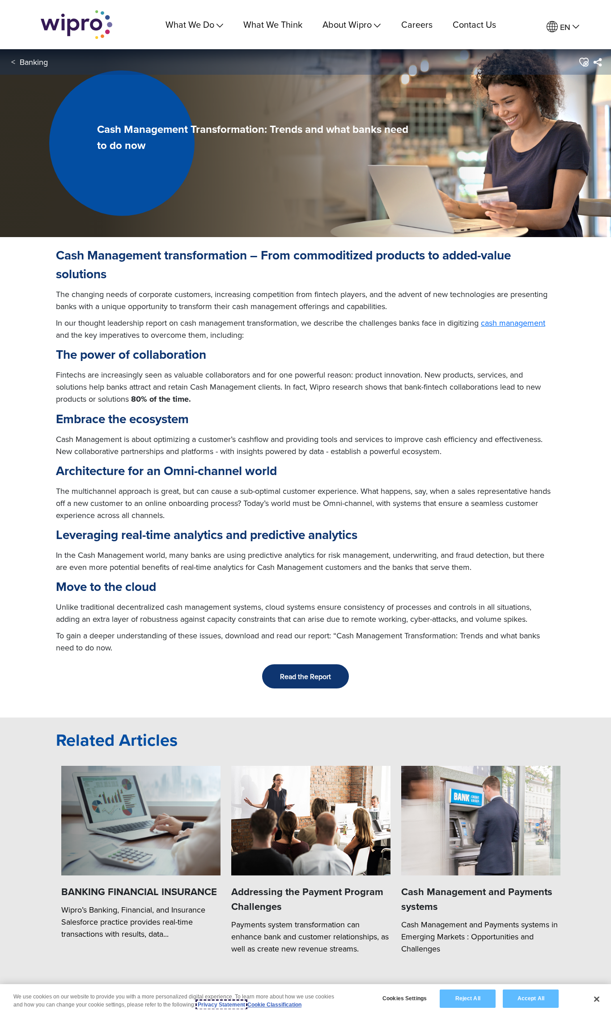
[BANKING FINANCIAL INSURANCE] (141, 821)
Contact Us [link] (474, 24)
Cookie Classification (274, 1005)
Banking (34, 62)
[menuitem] (563, 27)
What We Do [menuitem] (189, 24)
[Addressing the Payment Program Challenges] (310, 821)
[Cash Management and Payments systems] (480, 821)
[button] (583, 62)
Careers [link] (417, 24)
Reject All (467, 998)
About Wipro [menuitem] (347, 24)
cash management (513, 322)
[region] (305, 999)
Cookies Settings (404, 998)
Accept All (531, 998)
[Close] (597, 999)
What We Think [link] (272, 24)
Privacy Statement (221, 1005)
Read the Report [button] (305, 676)
